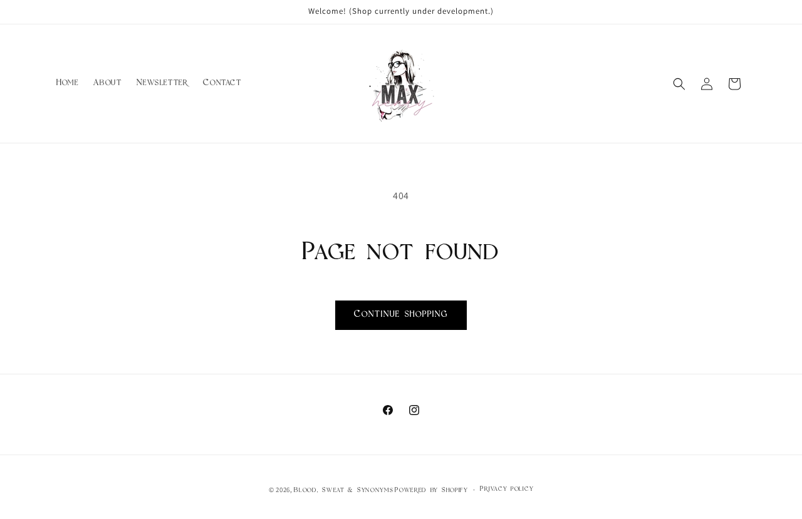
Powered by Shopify (431, 490)
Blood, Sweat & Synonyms (343, 490)
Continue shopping (401, 314)
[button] (679, 84)
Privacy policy (506, 489)
